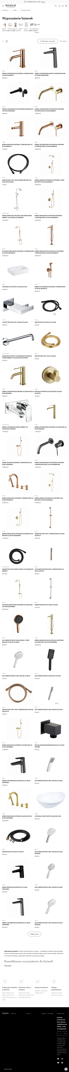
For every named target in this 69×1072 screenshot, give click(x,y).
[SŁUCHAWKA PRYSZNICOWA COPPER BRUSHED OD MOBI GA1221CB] (51, 553)
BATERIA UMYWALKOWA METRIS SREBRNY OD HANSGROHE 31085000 (15, 428)
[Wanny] (20, 24)
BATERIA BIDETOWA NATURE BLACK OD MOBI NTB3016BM (14, 888)
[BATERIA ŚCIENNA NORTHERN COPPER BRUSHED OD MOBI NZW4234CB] (18, 446)
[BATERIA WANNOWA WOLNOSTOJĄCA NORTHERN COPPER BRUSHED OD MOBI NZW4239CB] (51, 235)
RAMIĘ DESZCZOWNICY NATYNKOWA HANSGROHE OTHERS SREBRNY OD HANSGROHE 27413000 (17, 357)
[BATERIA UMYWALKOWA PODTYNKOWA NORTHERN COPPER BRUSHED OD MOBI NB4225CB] (51, 128)
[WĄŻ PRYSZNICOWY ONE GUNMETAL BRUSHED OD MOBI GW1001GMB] (18, 164)
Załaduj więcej (34, 934)
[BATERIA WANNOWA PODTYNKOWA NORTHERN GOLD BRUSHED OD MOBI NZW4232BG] (18, 517)
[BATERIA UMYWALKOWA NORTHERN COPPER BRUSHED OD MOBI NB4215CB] (18, 57)
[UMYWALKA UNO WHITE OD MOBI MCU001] (18, 270)
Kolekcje (14, 10)
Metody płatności (56, 1001)
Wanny (20, 29)
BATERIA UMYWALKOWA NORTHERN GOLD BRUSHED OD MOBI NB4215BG (18, 392)
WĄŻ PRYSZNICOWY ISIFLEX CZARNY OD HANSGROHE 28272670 (17, 570)
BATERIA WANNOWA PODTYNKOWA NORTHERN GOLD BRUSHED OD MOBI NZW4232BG (17, 534)
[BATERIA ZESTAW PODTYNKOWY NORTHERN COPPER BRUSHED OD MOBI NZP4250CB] (51, 164)
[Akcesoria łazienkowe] (31, 24)
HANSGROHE (5, 213)
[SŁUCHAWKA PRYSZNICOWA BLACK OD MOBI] (51, 659)
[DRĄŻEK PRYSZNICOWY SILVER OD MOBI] (51, 588)
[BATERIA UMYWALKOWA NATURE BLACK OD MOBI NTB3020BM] (18, 906)
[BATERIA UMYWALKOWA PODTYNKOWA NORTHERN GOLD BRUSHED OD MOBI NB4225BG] (51, 93)
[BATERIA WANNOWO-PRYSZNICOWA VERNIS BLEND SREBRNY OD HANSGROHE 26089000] (18, 199)
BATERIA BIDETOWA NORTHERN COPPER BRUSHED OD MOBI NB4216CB (17, 145)
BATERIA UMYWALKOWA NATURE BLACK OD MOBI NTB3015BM (16, 781)
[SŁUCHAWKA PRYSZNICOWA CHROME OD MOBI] (18, 659)
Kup (42, 2)
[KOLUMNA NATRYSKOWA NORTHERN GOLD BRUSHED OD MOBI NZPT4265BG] (18, 588)
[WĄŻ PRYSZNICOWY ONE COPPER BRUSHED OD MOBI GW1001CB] (18, 693)
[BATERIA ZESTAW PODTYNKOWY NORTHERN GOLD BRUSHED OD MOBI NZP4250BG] (51, 482)
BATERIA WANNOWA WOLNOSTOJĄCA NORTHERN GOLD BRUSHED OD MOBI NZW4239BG (49, 641)
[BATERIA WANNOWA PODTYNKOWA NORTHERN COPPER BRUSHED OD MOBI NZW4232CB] (51, 199)
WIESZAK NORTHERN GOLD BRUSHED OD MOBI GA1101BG (48, 392)
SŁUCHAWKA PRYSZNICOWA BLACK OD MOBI (48, 676)
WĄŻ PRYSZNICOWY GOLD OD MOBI (45, 356)
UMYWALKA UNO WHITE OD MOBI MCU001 (14, 287)
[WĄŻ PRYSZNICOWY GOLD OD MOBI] (51, 340)
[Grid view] (3, 41)
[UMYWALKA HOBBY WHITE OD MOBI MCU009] (51, 800)
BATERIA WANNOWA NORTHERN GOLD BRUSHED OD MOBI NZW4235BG (17, 817)
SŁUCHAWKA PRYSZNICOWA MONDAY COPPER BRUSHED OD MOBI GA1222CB (15, 641)
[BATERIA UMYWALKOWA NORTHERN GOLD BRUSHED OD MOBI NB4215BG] (18, 375)
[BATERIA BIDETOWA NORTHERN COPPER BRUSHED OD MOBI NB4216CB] (18, 128)
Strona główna (5, 10)
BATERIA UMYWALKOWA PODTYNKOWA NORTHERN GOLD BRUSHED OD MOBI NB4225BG (49, 110)
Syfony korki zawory (37, 30)
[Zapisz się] (64, 1033)
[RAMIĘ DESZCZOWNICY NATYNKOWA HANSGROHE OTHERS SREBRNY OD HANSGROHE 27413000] (18, 340)
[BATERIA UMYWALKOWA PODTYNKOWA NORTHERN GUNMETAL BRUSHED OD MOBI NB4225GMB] (51, 446)
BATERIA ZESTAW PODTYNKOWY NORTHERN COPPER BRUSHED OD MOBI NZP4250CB (49, 181)
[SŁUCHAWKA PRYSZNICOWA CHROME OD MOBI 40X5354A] (51, 906)
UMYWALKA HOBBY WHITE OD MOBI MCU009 (48, 816)
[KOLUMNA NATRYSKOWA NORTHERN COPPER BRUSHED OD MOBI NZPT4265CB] (18, 235)
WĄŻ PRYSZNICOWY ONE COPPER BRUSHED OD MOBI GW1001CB (17, 710)
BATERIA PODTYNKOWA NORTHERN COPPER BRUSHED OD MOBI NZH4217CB (50, 287)
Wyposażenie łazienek (25, 10)
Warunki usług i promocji (25, 1001)
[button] (3, 6)
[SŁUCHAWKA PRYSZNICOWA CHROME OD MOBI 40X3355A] (51, 835)
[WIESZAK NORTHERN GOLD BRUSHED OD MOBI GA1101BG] (51, 375)
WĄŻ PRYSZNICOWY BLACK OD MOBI (45, 322)
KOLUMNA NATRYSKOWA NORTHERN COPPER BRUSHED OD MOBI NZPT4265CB (18, 252)
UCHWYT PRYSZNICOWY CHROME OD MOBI (15, 322)
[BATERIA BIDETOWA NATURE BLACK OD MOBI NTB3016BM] (18, 871)
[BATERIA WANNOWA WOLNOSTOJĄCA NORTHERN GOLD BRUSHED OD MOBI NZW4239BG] (51, 624)
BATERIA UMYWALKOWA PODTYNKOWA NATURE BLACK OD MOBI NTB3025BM (17, 110)
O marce (4, 1006)
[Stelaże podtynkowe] (15, 24)
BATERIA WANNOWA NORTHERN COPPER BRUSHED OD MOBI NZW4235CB (17, 499)
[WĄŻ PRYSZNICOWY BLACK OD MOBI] (51, 306)
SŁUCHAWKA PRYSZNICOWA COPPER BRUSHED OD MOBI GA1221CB (49, 570)
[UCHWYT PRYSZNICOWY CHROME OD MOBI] (18, 306)
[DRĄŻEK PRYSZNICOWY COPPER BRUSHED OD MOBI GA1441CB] (51, 517)
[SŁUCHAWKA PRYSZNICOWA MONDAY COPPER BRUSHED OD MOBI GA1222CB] (18, 624)
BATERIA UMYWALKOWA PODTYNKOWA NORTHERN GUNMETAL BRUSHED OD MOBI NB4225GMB (49, 463)
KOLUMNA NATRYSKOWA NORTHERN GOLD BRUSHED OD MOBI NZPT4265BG (17, 605)
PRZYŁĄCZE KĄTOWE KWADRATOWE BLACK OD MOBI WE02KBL (49, 746)
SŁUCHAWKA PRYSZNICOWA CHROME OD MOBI (16, 676)
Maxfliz (10, 1069)
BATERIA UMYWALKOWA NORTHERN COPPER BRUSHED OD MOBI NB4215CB (17, 74)
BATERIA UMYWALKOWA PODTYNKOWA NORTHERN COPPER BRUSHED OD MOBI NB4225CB (49, 145)
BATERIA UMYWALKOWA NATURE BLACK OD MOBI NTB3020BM (16, 923)
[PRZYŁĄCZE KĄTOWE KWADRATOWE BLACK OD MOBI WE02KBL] (51, 729)
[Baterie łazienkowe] (4, 24)
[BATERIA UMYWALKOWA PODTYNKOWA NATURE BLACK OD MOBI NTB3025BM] (18, 93)
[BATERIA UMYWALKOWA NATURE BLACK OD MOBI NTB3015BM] (18, 764)
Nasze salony (38, 997)
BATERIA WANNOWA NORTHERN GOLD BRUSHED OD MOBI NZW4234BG (17, 746)
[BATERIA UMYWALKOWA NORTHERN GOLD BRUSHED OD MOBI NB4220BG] (51, 411)
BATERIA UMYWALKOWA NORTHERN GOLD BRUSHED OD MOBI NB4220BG (51, 428)
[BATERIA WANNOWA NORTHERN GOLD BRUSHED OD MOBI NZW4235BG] (18, 800)
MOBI (3, 71)
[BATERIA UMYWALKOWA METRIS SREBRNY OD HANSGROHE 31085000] (18, 411)
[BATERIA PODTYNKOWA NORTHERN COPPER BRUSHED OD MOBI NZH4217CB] (51, 270)
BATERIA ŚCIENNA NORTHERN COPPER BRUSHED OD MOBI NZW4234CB (17, 463)
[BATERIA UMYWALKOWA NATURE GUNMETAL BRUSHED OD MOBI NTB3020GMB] (51, 57)
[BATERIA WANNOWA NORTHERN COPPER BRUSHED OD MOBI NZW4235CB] (18, 482)
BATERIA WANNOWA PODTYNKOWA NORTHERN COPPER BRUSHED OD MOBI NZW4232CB (48, 216)
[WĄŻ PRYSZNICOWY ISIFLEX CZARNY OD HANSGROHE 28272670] (18, 553)
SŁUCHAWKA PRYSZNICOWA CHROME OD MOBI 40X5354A (49, 923)
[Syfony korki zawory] (37, 24)
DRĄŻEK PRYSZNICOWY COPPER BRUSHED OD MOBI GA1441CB (49, 534)
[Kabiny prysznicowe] (26, 24)
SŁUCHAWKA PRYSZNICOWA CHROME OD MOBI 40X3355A (49, 852)
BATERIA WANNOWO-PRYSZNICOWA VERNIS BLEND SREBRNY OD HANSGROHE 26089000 (17, 216)
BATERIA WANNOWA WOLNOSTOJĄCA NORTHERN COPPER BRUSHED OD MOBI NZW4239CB (49, 252)
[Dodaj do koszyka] (18, 66)
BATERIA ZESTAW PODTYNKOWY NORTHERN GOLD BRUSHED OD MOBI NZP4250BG (49, 499)
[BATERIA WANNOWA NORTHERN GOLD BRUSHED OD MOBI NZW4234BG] (18, 729)
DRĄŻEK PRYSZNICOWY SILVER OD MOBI (46, 605)
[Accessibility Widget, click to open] (66, 1069)
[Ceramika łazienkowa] (10, 24)
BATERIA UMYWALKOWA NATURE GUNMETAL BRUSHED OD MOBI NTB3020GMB (50, 74)
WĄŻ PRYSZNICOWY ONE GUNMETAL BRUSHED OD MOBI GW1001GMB (16, 181)
